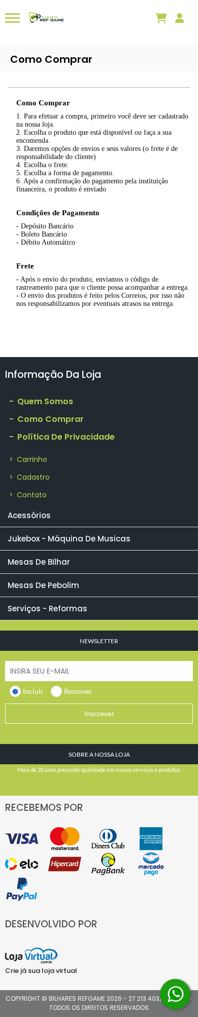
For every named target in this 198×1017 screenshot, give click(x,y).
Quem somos (41, 401)
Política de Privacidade (62, 437)
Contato (28, 495)
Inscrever (99, 714)
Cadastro (29, 477)
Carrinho (28, 459)
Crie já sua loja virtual (41, 970)
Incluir (33, 691)
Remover (78, 691)
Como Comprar (46, 419)
